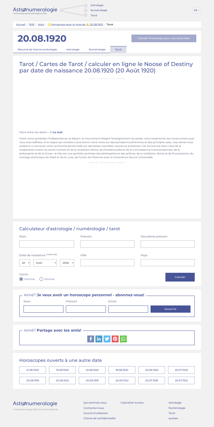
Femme (49, 279)
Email (112, 301)
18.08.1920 (122, 370)
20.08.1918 (32, 380)
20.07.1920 (181, 370)
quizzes (173, 418)
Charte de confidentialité (100, 418)
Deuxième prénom (154, 236)
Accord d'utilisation (96, 413)
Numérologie (99, 10)
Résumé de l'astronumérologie (37, 49)
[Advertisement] (107, 103)
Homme (29, 279)
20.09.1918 (92, 380)
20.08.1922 (62, 380)
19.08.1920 (62, 370)
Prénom (86, 236)
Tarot (94, 15)
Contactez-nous (94, 408)
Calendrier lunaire (132, 402)
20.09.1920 (151, 370)
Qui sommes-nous (95, 402)
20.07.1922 (181, 380)
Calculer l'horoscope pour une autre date (164, 38)
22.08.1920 (92, 370)
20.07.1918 (151, 380)
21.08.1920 (32, 370)
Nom (22, 236)
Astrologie (97, 5)
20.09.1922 (121, 380)
